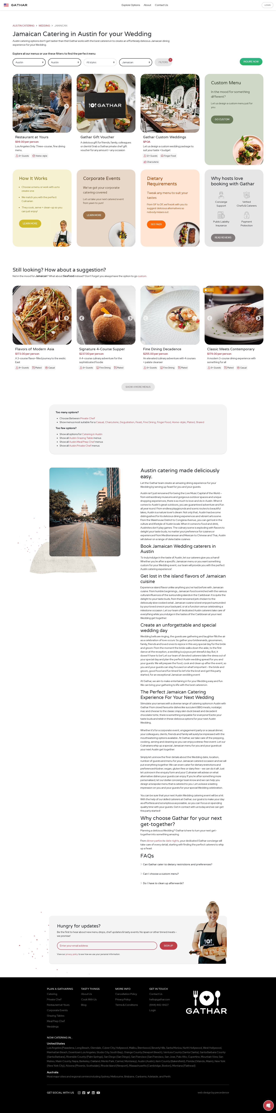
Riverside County (76, 1056)
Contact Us (161, 5)
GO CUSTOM (222, 119)
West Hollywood (212, 1047)
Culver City (108, 1047)
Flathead (189, 1065)
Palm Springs (94, 1056)
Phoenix (80, 1065)
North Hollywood (192, 1047)
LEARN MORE (30, 223)
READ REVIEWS (223, 237)
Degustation (127, 422)
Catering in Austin (92, 434)
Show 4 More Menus (138, 386)
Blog (83, 1005)
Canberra (140, 1076)
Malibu (133, 1047)
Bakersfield (177, 1061)
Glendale (95, 1047)
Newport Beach (152, 1052)
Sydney (105, 1076)
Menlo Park (107, 1061)
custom (142, 276)
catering (60, 1037)
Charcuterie (112, 422)
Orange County (133, 1052)
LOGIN (267, 5)
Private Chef (87, 418)
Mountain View (209, 1056)
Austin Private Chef (80, 445)
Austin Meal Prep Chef (82, 441)
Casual (100, 422)
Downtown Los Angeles (82, 1052)
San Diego (110, 1056)
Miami (209, 1061)
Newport (122, 1065)
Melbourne (117, 1076)
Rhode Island (108, 1065)
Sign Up (168, 945)
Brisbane (129, 1076)
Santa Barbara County (212, 1052)
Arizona (70, 1065)
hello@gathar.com (159, 999)
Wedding (44, 25)
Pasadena (68, 1047)
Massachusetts (137, 1065)
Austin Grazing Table (81, 438)
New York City (56, 1065)
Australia (52, 1072)
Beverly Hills (158, 1047)
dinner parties (154, 840)
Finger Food (164, 422)
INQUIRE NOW (251, 61)
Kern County (163, 1061)
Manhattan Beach (57, 1052)
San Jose (170, 1056)
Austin (141, 1061)
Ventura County (172, 1052)
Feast (139, 422)
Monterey (130, 1061)
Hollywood (122, 1047)
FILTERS (165, 61)
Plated (191, 422)
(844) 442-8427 (159, 1005)
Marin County (63, 1061)
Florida (190, 1061)
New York (220, 1061)
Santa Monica (174, 1047)
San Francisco (139, 1056)
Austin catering (23, 25)
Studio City (103, 1052)
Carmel (119, 1061)
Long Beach (82, 1047)
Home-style (179, 422)
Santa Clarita (190, 1052)
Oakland (95, 1061)
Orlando (200, 1061)
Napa (75, 1061)
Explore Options (131, 5)
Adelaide (153, 1076)
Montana (177, 1065)
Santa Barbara (56, 1056)
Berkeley (84, 1061)
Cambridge (154, 1065)
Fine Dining (149, 422)
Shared (200, 422)
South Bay (116, 1052)
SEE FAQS (156, 224)
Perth (167, 1076)
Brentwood (144, 1047)
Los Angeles (54, 1047)
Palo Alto (181, 1056)
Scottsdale (92, 1065)
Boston (166, 1065)
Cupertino (194, 1056)
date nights (172, 840)
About (147, 5)
